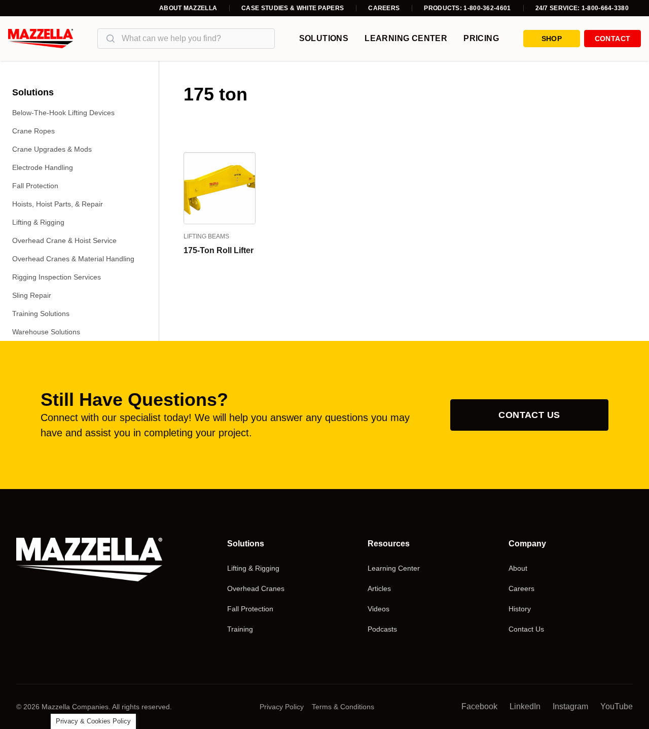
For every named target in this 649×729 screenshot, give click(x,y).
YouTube (616, 706)
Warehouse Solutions (46, 332)
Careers (384, 8)
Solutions (324, 38)
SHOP (552, 38)
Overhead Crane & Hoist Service (64, 240)
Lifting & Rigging (38, 222)
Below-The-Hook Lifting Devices (63, 113)
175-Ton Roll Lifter (219, 250)
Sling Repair (31, 295)
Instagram (570, 706)
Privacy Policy (282, 707)
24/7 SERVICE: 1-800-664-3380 (582, 8)
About (518, 568)
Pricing (481, 38)
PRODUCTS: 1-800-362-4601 (467, 8)
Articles (379, 588)
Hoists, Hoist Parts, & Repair (57, 204)
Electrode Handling (42, 167)
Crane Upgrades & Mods (52, 149)
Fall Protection (35, 186)
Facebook (479, 706)
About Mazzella (188, 8)
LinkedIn (525, 706)
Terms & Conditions (343, 707)
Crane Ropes (33, 131)
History (520, 609)
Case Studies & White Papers (292, 8)
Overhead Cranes (255, 588)
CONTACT (612, 38)
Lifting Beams (206, 236)
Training (240, 629)
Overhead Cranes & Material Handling (73, 259)
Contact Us (529, 415)
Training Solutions (40, 313)
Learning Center (406, 38)
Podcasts (382, 629)
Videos (378, 609)
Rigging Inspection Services (56, 277)
